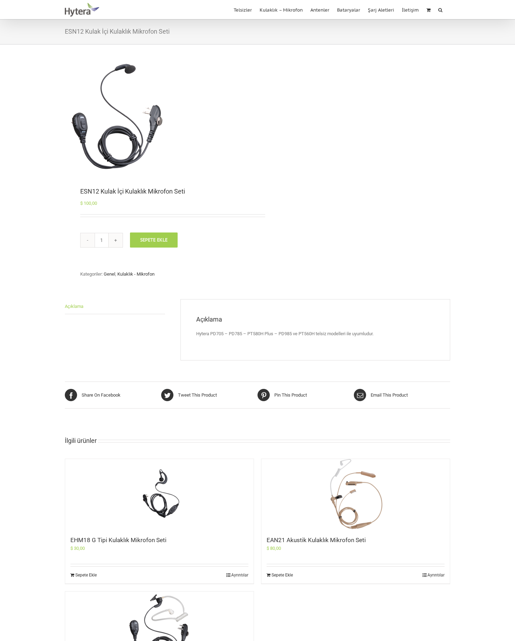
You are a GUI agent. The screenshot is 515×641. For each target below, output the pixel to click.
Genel (109, 274)
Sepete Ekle (153, 240)
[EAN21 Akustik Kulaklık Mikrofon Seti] (355, 494)
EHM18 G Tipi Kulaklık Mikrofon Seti (118, 540)
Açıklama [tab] (74, 306)
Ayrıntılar (239, 575)
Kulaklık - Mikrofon (135, 274)
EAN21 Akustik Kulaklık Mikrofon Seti (316, 540)
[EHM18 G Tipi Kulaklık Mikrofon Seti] (159, 494)
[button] (440, 9)
